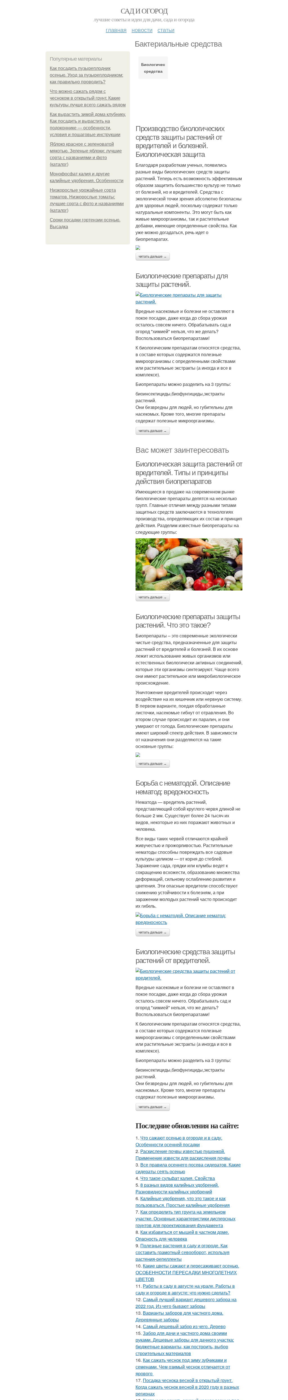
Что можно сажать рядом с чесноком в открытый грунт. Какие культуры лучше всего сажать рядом (88, 98)
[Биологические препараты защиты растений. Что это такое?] (189, 754)
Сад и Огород (144, 10)
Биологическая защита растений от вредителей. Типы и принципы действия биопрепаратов (189, 472)
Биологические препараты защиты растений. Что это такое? (188, 621)
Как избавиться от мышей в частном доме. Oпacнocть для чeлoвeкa (182, 1235)
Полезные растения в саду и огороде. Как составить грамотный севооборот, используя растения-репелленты (183, 1252)
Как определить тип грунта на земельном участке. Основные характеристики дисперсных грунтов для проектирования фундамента (185, 1219)
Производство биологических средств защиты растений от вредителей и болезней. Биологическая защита (180, 141)
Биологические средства (153, 67)
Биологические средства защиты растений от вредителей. (185, 956)
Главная (116, 30)
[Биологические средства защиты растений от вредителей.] (189, 974)
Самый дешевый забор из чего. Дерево (184, 1326)
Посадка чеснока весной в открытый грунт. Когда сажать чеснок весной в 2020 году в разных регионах (187, 1387)
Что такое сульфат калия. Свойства (177, 1178)
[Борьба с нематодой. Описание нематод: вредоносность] (189, 919)
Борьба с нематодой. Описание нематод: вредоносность (183, 787)
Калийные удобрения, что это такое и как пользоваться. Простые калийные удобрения (183, 1201)
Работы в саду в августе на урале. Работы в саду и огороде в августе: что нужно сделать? (185, 1289)
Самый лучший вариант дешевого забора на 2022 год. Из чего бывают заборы (186, 1302)
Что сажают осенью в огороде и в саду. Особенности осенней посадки (179, 1141)
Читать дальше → (153, 257)
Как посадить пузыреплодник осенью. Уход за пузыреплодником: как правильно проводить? (86, 75)
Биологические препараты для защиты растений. (182, 280)
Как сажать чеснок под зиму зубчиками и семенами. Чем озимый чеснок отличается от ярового (183, 1367)
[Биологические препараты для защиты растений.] (189, 298)
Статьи (166, 30)
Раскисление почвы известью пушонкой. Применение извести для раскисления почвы (183, 1154)
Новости (142, 30)
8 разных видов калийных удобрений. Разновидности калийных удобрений (177, 1188)
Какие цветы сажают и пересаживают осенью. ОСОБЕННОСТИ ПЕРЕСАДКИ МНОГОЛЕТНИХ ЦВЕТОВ (187, 1272)
